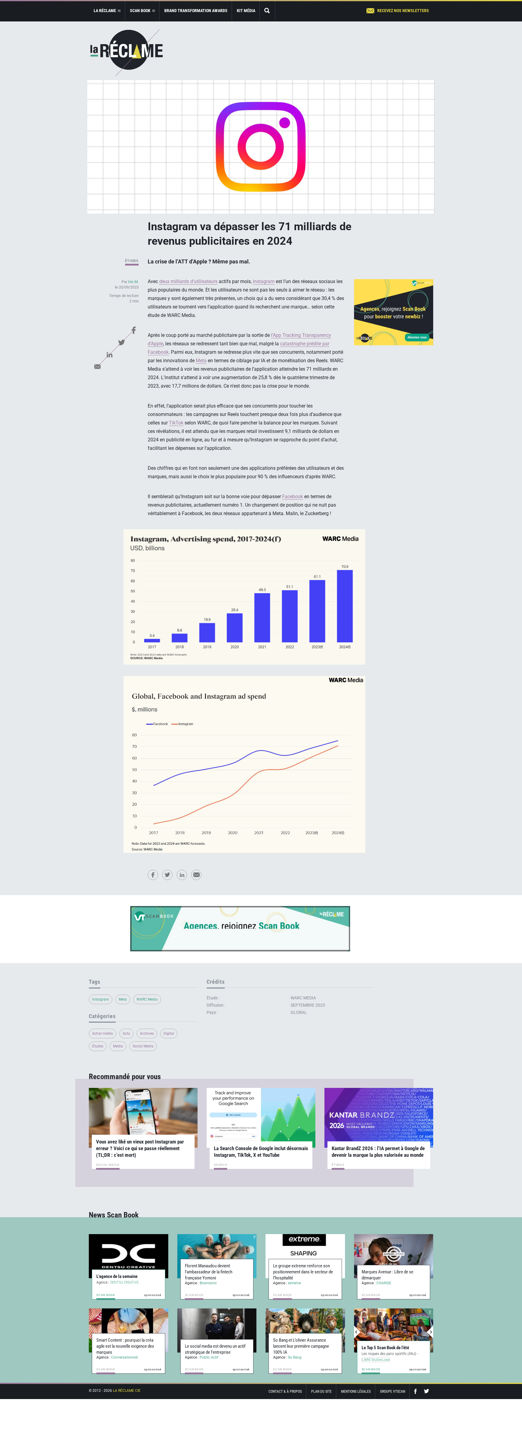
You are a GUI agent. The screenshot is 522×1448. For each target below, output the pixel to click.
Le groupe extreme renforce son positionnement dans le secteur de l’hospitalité (303, 1272)
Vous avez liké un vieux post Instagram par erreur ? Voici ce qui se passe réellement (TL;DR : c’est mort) (140, 1148)
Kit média (246, 10)
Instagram (264, 281)
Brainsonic (208, 1283)
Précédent (357, 1332)
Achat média (102, 1033)
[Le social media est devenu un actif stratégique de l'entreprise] (217, 1330)
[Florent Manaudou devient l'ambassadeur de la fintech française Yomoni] (217, 1256)
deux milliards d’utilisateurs (188, 281)
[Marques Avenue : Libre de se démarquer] (393, 1256)
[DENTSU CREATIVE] (128, 1256)
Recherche (267, 11)
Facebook (133, 330)
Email (97, 366)
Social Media (143, 1046)
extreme (294, 1283)
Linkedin (109, 354)
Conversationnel (124, 1357)
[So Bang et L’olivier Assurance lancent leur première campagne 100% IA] (305, 1330)
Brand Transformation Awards (195, 10)
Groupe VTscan (392, 1391)
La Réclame (126, 52)
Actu (126, 1033)
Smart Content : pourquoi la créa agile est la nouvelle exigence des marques (125, 1346)
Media (118, 1046)
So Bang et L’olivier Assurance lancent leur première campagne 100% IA (301, 1346)
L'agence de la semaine (116, 1276)
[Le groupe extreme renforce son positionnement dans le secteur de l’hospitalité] (305, 1256)
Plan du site (321, 1391)
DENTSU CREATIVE (124, 1282)
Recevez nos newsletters (403, 10)
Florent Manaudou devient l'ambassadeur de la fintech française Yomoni (208, 1272)
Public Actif (209, 1357)
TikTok (176, 423)
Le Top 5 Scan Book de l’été (385, 1347)
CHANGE (383, 1283)
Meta (201, 360)
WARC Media (147, 999)
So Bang (294, 1357)
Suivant (430, 1332)
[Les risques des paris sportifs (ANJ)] (393, 1330)
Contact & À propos (285, 1391)
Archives (147, 1033)
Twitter (121, 342)
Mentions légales (356, 1391)
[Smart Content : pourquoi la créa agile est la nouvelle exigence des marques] (128, 1330)
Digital (168, 1033)
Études (132, 261)
